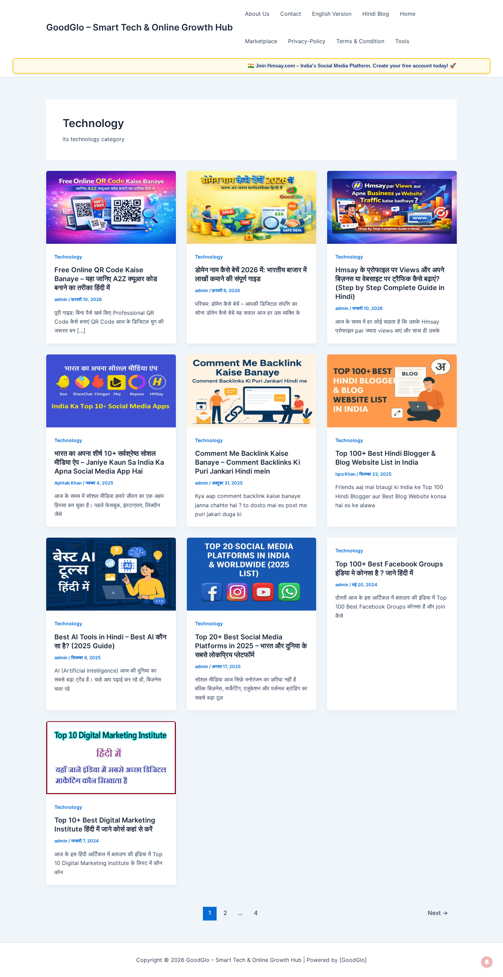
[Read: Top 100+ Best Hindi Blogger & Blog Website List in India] (392, 390)
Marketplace (261, 41)
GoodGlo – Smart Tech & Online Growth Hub (139, 27)
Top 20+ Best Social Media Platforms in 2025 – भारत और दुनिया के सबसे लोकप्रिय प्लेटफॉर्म (251, 646)
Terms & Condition (360, 41)
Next (438, 912)
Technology (68, 257)
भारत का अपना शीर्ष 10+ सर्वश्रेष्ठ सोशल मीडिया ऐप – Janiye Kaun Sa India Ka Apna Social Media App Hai (109, 462)
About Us (257, 13)
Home (407, 13)
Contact (290, 13)
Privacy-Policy (306, 41)
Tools (402, 41)
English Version (331, 13)
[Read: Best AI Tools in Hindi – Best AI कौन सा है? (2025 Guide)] (111, 573)
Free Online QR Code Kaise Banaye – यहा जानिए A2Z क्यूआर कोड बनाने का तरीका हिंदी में (105, 279)
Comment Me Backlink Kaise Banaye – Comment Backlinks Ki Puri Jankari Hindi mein (247, 462)
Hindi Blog (375, 13)
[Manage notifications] (486, 961)
